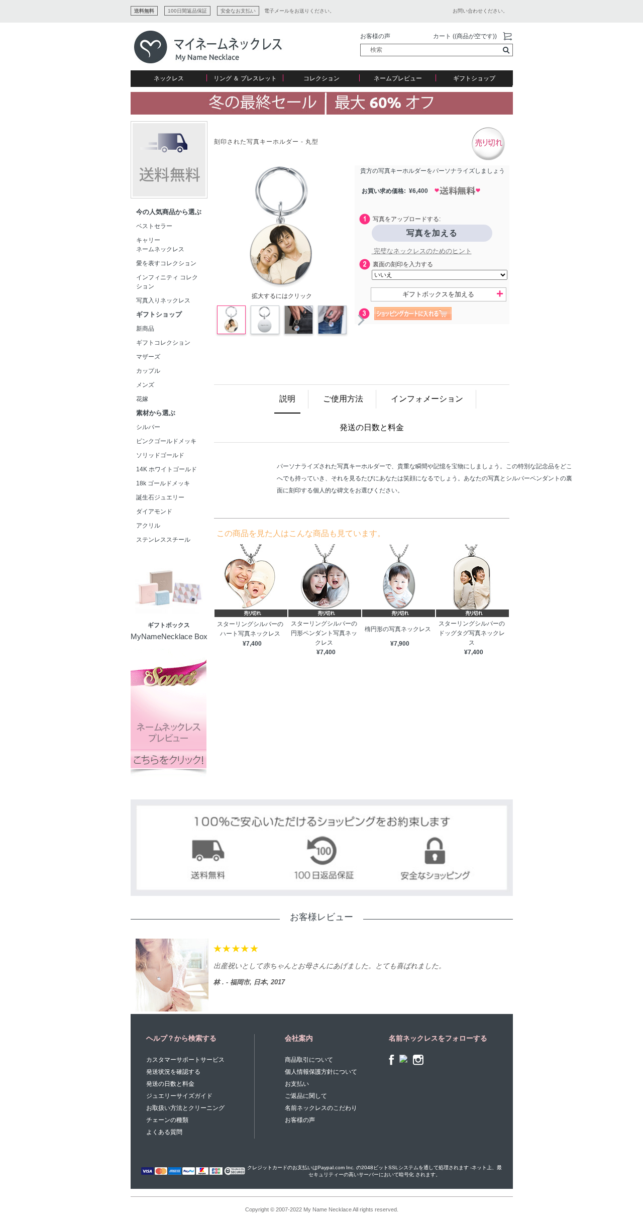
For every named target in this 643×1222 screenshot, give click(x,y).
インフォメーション (427, 398)
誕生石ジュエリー (160, 497)
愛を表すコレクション (166, 263)
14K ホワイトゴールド (166, 469)
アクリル (148, 525)
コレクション (321, 78)
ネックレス (169, 78)
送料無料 (144, 11)
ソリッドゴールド (160, 455)
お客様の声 (375, 36)
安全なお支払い (238, 11)
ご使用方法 (343, 398)
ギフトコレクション (163, 342)
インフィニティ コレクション (167, 282)
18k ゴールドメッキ (166, 483)
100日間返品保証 (187, 11)
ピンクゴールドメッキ (166, 441)
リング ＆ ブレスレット (245, 78)
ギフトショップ (474, 78)
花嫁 (142, 398)
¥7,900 (399, 643)
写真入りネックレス (163, 300)
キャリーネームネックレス (160, 245)
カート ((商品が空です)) (465, 36)
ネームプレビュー (398, 78)
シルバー (148, 427)
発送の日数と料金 (372, 427)
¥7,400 (252, 643)
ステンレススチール (163, 539)
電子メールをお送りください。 (299, 11)
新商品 (145, 328)
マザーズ (148, 356)
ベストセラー (154, 226)
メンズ (145, 384)
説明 (287, 398)
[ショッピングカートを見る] (507, 36)
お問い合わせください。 (480, 11)
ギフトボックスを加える (438, 294)
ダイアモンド (154, 511)
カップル (148, 370)
